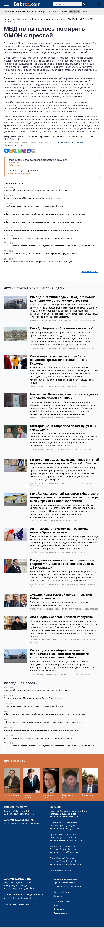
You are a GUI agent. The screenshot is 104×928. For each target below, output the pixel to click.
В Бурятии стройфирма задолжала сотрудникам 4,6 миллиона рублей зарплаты (41, 230)
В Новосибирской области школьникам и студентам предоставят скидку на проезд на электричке (49, 246)
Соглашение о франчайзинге (68, 886)
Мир (82, 19)
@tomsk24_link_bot (69, 861)
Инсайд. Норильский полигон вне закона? (62, 328)
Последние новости (15, 183)
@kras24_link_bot (68, 837)
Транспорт (62, 320)
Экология (62, 348)
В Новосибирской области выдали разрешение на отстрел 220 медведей (38, 262)
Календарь (59, 909)
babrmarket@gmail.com (24, 898)
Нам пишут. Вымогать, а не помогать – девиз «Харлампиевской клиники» (64, 396)
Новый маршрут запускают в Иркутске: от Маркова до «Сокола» (34, 206)
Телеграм (14, 162)
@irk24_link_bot (67, 826)
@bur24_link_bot (68, 814)
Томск (67, 386)
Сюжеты (20, 11)
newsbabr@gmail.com (18, 173)
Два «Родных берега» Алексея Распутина (61, 617)
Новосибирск (80, 584)
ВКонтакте (15, 165)
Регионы (9, 11)
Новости (74, 11)
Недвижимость (71, 483)
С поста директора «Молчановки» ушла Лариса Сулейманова (32, 198)
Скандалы (73, 19)
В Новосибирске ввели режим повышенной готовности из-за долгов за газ (38, 238)
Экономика (58, 674)
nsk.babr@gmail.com (68, 852)
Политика (60, 449)
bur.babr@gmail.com (68, 817)
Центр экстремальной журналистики (48, 19)
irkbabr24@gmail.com (69, 828)
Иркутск (59, 418)
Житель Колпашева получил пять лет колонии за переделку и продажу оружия (40, 254)
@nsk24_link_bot (68, 849)
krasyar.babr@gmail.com (70, 840)
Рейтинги (53, 11)
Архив (84, 11)
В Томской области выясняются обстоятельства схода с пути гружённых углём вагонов (44, 214)
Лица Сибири (15, 761)
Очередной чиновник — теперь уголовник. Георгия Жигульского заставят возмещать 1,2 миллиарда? (62, 563)
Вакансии (58, 896)
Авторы (42, 11)
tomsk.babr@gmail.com (70, 864)
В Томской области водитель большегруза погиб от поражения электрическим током (43, 222)
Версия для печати (65, 142)
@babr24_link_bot (22, 811)
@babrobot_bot (21, 886)
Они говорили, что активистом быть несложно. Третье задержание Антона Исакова (58, 360)
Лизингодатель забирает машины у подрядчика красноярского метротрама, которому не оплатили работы (60, 654)
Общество (69, 449)
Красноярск (73, 320)
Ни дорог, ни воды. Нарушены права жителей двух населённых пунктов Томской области (64, 461)
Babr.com (27, 4)
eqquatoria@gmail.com (24, 888)
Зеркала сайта (61, 913)
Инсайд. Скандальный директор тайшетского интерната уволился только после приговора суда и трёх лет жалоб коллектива (64, 497)
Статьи (64, 11)
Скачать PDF (81, 142)
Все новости (89, 271)
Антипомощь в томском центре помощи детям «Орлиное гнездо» (60, 530)
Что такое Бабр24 (62, 892)
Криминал (59, 386)
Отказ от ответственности (66, 879)
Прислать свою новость (61, 870)
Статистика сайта (62, 901)
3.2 (20, 922)
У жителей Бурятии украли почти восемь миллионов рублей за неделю (37, 190)
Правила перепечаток (64, 883)
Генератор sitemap (66, 922)
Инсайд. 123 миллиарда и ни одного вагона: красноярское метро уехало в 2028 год (63, 298)
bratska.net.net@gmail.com (26, 824)
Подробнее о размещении (16, 904)
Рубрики (31, 11)
